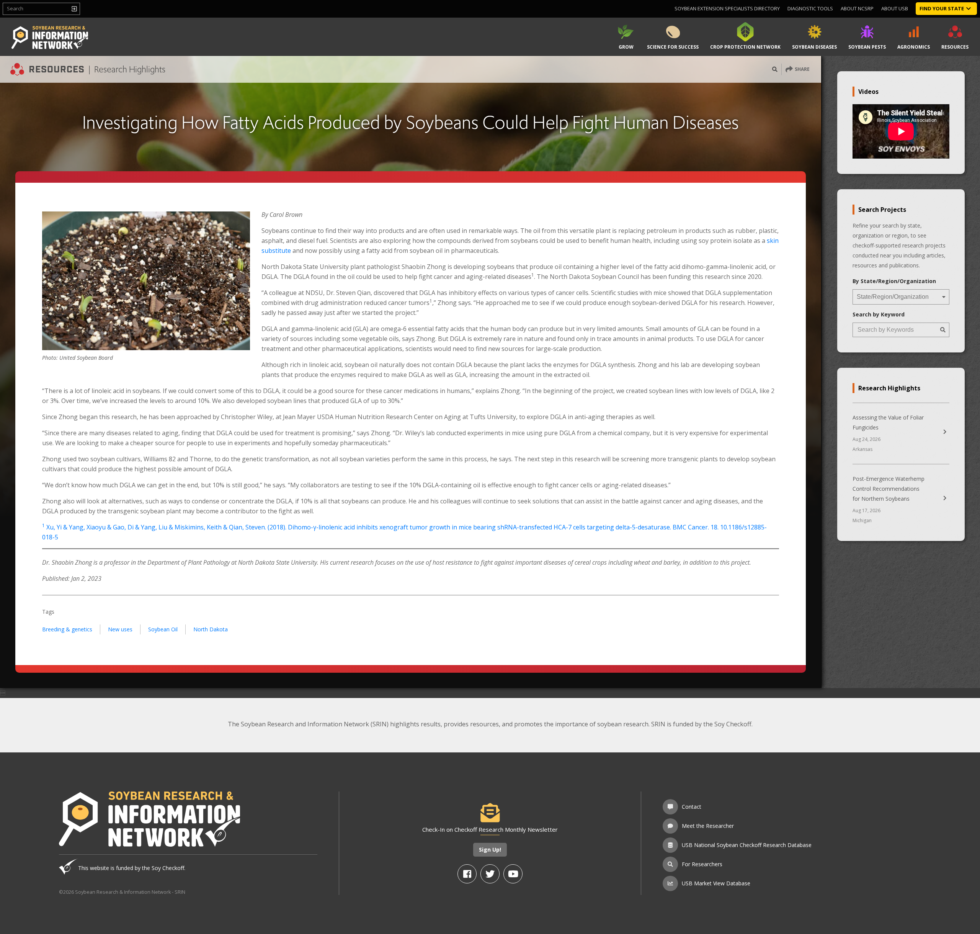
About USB (894, 8)
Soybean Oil (163, 629)
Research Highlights (129, 69)
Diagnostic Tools (810, 8)
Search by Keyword (879, 314)
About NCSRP (857, 8)
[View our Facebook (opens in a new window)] (467, 873)
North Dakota (210, 629)
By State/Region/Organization (894, 281)
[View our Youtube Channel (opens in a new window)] (512, 873)
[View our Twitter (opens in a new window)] (490, 873)
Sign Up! (490, 849)
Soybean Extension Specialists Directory (727, 8)
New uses (120, 629)
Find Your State (942, 8)
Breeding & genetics (67, 629)
